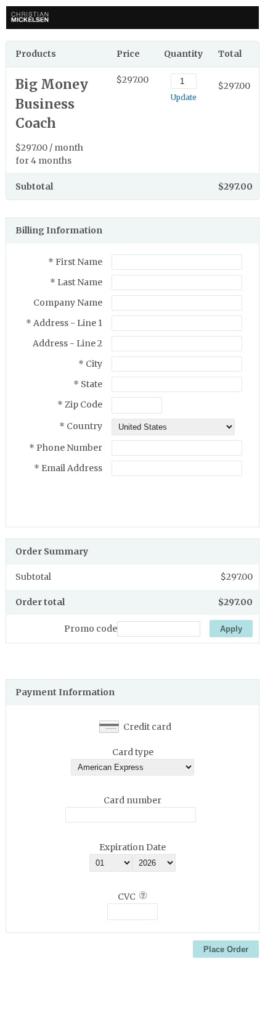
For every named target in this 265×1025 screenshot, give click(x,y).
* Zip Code (79, 404)
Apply (231, 629)
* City (90, 363)
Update (184, 97)
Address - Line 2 (67, 343)
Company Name (67, 302)
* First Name (75, 261)
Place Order (225, 949)
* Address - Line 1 (64, 322)
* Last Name (76, 282)
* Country (80, 426)
